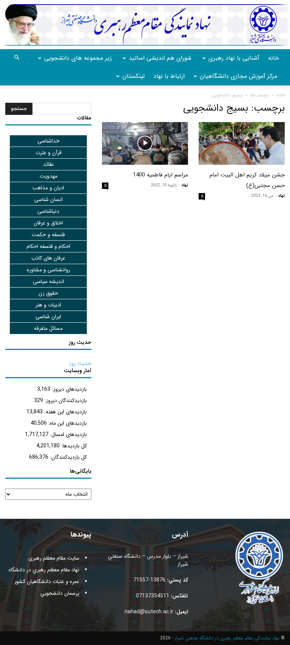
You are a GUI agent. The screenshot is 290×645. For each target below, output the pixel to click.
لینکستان (133, 76)
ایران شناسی (48, 316)
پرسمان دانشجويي (59, 593)
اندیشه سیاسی (48, 281)
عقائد (48, 164)
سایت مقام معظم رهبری (53, 558)
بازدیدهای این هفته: (65, 412)
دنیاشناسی (48, 211)
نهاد (281, 196)
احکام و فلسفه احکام (48, 246)
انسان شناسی (48, 199)
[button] (17, 58)
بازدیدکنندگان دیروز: (65, 400)
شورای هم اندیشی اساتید (160, 58)
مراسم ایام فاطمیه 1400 (160, 174)
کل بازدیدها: (73, 446)
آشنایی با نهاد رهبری (233, 58)
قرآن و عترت (48, 152)
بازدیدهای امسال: (67, 434)
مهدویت (48, 176)
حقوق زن (48, 293)
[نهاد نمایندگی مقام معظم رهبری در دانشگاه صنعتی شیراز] (145, 25)
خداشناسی (48, 141)
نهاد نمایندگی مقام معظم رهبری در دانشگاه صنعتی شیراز (227, 638)
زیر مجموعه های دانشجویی (78, 58)
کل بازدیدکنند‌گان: (67, 457)
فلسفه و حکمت (48, 234)
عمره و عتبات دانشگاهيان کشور (46, 581)
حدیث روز (80, 363)
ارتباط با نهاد (169, 76)
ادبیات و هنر (48, 305)
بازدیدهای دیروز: (68, 389)
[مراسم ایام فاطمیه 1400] (145, 143)
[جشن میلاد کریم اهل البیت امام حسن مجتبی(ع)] (242, 143)
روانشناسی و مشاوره (48, 270)
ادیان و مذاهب (48, 188)
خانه (273, 58)
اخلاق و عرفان (48, 223)
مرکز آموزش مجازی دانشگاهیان (238, 76)
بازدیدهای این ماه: (67, 423)
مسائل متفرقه (48, 328)
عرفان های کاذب (48, 258)
